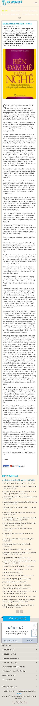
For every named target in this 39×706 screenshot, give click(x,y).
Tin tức (4, 11)
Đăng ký (30, 640)
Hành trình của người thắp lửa (13, 569)
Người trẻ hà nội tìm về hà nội (13, 549)
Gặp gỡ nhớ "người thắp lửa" (13, 588)
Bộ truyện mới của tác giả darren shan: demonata (20, 507)
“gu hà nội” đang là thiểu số (12, 558)
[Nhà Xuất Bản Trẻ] (12, 3)
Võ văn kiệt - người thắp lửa (13, 579)
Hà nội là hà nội (9, 572)
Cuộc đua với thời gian (11, 582)
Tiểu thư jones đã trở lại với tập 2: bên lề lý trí (18, 539)
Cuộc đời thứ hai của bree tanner (14, 566)
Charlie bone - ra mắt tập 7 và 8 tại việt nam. (18, 528)
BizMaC (19, 693)
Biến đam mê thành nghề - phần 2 (14, 480)
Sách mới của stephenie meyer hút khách (17, 544)
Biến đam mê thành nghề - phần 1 (14, 483)
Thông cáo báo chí (30, 11)
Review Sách (15, 11)
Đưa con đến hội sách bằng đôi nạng (15, 597)
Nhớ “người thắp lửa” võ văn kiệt (14, 576)
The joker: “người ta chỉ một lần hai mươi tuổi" (18, 534)
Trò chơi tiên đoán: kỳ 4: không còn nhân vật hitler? (20, 497)
